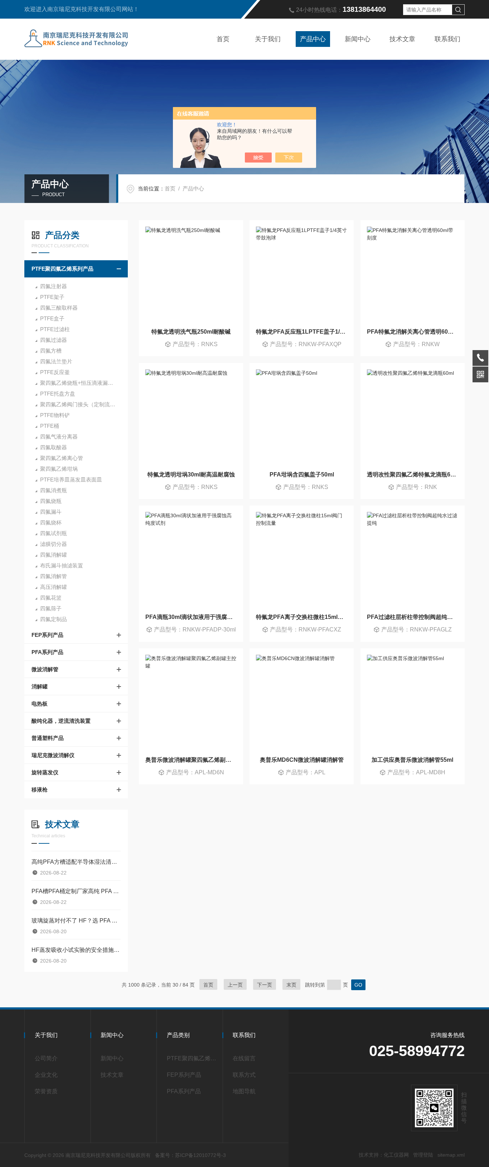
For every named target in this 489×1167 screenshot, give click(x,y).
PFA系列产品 (47, 652)
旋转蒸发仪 (45, 772)
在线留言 (244, 1058)
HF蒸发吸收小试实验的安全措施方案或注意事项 (76, 950)
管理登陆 (423, 1155)
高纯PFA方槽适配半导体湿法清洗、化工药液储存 (76, 862)
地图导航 (244, 1091)
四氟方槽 (51, 351)
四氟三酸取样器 (59, 308)
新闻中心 (358, 39)
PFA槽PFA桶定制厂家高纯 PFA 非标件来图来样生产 (76, 891)
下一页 (264, 985)
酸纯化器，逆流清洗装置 (61, 721)
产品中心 (313, 39)
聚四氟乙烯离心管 (61, 458)
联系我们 (447, 39)
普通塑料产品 (48, 738)
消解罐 (40, 686)
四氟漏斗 (51, 512)
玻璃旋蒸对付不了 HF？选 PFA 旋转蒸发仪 (76, 920)
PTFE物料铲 (55, 415)
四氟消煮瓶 (53, 490)
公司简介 (46, 1058)
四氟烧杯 (51, 522)
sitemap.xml (451, 1155)
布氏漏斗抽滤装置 (61, 565)
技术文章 (402, 39)
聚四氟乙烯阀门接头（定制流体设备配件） (84, 404)
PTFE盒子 (52, 318)
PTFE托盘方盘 (57, 394)
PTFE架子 (52, 297)
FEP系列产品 (47, 635)
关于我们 (268, 39)
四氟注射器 (53, 286)
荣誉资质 (46, 1091)
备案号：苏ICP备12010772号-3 (190, 1155)
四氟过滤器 (53, 340)
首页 (223, 39)
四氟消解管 (53, 576)
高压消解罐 (53, 587)
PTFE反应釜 (55, 372)
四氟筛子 (51, 608)
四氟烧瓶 (51, 501)
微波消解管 (45, 669)
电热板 (40, 704)
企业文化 (46, 1075)
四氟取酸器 (53, 447)
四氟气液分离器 (59, 437)
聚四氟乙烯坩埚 (59, 469)
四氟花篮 (51, 598)
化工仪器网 (396, 1155)
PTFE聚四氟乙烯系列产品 (62, 269)
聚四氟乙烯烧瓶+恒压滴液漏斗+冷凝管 (84, 383)
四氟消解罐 (53, 555)
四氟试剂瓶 (53, 533)
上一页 (235, 985)
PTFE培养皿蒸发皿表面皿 (71, 479)
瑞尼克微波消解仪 (53, 755)
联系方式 (244, 1075)
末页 (291, 985)
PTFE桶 (49, 426)
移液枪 (40, 789)
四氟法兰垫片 (56, 361)
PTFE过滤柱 (55, 329)
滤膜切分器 (53, 544)
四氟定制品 (53, 619)
